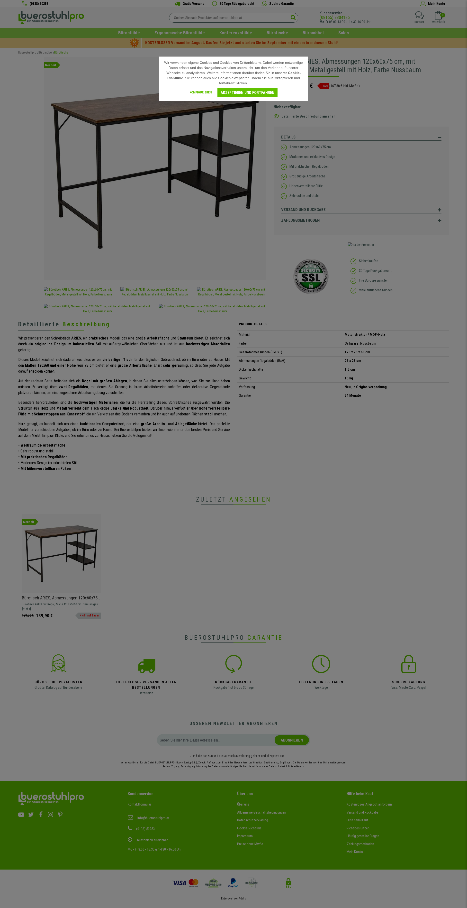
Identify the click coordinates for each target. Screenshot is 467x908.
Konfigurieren (200, 92)
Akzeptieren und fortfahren (247, 92)
